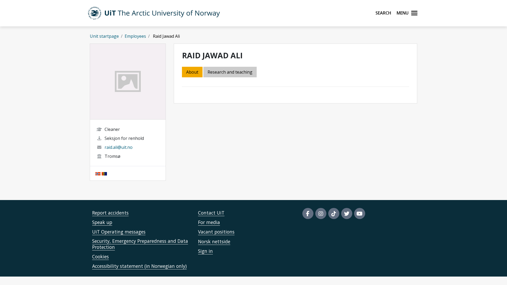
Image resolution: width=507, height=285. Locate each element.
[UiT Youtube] (359, 213)
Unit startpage (104, 36)
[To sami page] (104, 173)
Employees (135, 36)
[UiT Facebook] (307, 213)
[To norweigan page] (98, 173)
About (192, 72)
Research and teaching (230, 72)
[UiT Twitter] (346, 213)
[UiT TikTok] (333, 213)
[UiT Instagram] (320, 213)
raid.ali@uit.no (119, 147)
